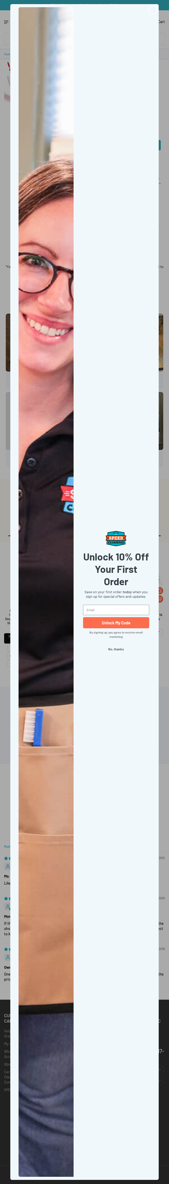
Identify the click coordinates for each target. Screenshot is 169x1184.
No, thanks (116, 649)
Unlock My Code (116, 622)
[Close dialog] (153, 10)
